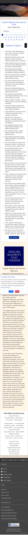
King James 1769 (14, 429)
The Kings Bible (5, 507)
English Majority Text (14, 447)
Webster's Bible (14, 434)
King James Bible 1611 (7, 510)
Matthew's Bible (10, 425)
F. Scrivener (9, 420)
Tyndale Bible (8, 423)
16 (11, 37)
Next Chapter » (14, 237)
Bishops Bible (8, 427)
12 (25, 35)
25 (14, 40)
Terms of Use (5, 492)
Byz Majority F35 (14, 452)
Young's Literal (9, 436)
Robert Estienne (14, 416)
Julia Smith (8, 438)
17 (14, 37)
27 (19, 40)
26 (16, 40)
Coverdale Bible (19, 423)
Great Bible (19, 425)
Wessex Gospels (14, 443)
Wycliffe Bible (14, 445)
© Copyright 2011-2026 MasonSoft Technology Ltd (13, 530)
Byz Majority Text (14, 450)
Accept (11, 291)
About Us (3, 489)
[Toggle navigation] (25, 1)
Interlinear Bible (7, 474)
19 (19, 37)
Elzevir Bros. (19, 418)
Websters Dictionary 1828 (8, 516)
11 (23, 35)
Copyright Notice (6, 498)
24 (11, 40)
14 (6, 37)
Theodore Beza (9, 418)
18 (16, 37)
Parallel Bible (6, 477)
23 (8, 40)
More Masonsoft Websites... (9, 518)
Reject (17, 291)
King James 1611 (19, 427)
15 (9, 37)
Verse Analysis (6, 480)
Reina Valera (18, 420)
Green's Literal (18, 438)
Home (4, 469)
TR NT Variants (14, 454)
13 (3, 37)
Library (4, 471)
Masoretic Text (14, 441)
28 (22, 40)
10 (20, 35)
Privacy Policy (5, 495)
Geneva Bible (20, 432)
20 (22, 37)
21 (25, 37)
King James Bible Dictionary (9, 513)
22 (6, 40)
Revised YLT (19, 436)
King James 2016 (9, 432)
